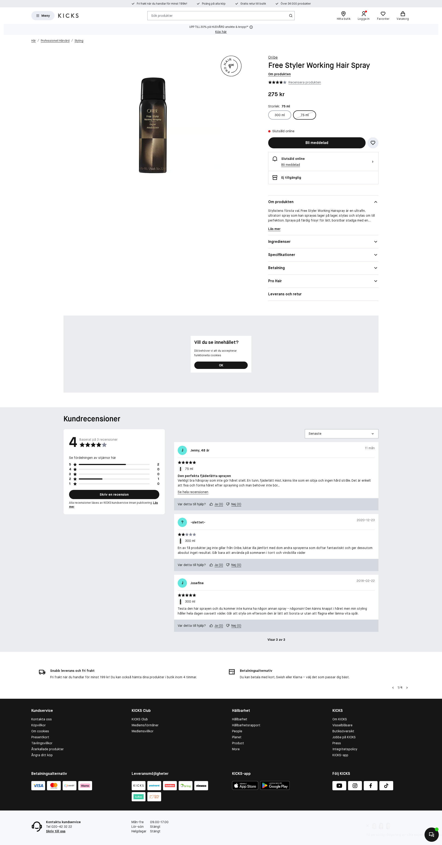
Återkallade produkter (47, 749)
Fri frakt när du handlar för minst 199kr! (162, 4)
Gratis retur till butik (253, 4)
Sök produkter (162, 15)
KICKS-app (340, 755)
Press (336, 743)
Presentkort (40, 737)
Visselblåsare (342, 725)
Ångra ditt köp (42, 755)
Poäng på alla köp (214, 4)
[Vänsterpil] (393, 687)
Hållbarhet (239, 719)
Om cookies (40, 731)
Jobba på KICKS (344, 737)
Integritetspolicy (344, 749)
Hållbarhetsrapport (246, 725)
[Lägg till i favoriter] (372, 142)
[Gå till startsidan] (68, 15)
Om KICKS (339, 719)
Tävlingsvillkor (41, 743)
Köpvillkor (38, 725)
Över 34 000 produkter (296, 4)
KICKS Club (140, 719)
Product (238, 743)
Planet (236, 737)
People (237, 731)
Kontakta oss (41, 719)
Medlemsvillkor (143, 731)
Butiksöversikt (343, 731)
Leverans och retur (285, 294)
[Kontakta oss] (432, 835)
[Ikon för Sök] (290, 15)
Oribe (273, 57)
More (236, 749)
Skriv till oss (55, 831)
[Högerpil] (407, 687)
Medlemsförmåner (145, 725)
